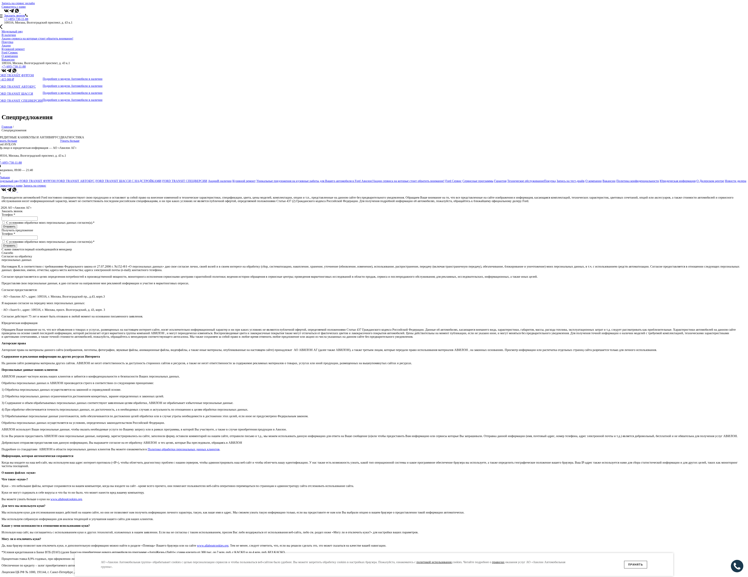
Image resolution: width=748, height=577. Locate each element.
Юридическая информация (678, 181)
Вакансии (8, 59)
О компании (10, 56)
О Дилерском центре (710, 181)
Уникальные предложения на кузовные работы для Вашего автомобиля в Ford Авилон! (314, 181)
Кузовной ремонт (13, 49)
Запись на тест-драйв (571, 181)
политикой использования (434, 562)
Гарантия (500, 181)
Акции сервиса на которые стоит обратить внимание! (37, 38)
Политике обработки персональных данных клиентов (184, 449)
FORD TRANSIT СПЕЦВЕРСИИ (184, 181)
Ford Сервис (10, 52)
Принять (635, 564)
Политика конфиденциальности (637, 181)
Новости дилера (735, 181)
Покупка (7, 42)
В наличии (9, 35)
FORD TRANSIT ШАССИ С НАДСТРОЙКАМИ (128, 181)
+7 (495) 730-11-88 (16, 19)
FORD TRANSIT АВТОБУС (75, 181)
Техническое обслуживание (525, 181)
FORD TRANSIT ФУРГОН (37, 181)
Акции (6, 45)
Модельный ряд (12, 31)
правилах (498, 562)
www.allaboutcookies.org (66, 499)
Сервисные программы (477, 181)
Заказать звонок (14, 15)
